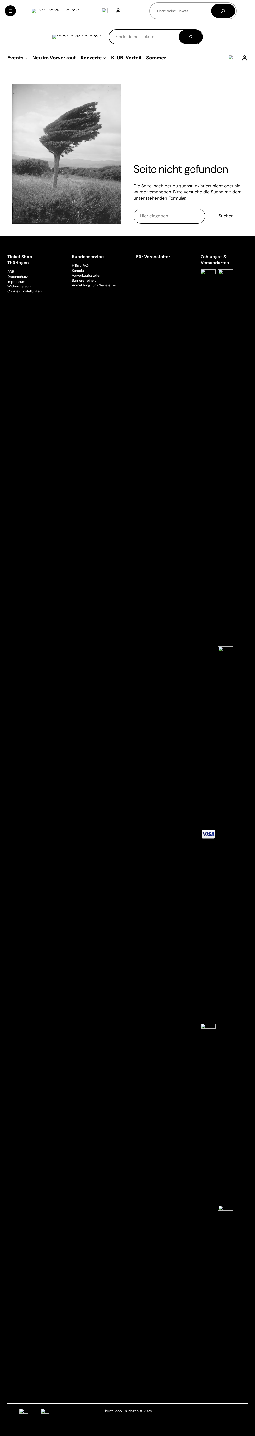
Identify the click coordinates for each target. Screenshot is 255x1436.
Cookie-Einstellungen (24, 291)
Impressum (16, 281)
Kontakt (78, 270)
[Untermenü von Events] (26, 57)
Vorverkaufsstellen (86, 275)
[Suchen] (223, 11)
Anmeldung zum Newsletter (94, 285)
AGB (10, 271)
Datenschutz (17, 276)
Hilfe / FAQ (80, 265)
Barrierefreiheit (84, 280)
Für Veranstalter (153, 256)
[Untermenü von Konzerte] (104, 57)
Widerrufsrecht (19, 286)
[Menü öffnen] (10, 11)
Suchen (226, 216)
